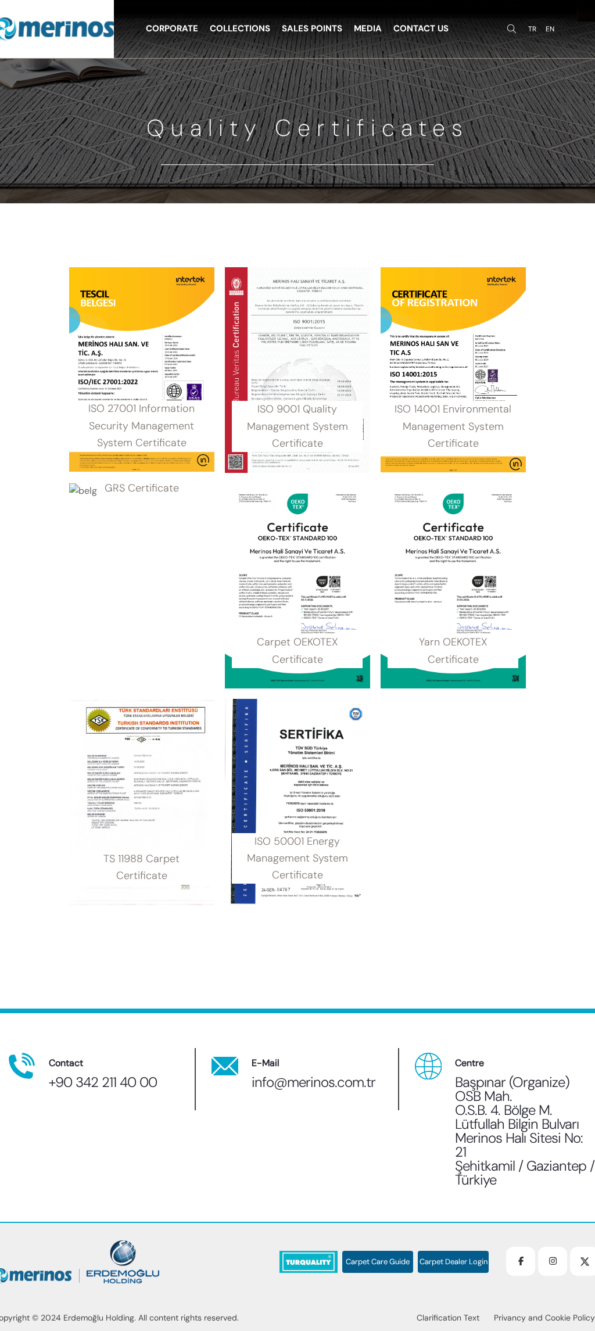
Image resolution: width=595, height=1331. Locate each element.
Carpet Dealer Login (454, 1262)
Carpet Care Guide (378, 1262)
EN (550, 29)
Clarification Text (448, 1317)
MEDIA (368, 28)
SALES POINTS (312, 28)
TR (532, 29)
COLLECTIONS (240, 28)
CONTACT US (421, 28)
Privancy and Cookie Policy (544, 1317)
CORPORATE (172, 28)
